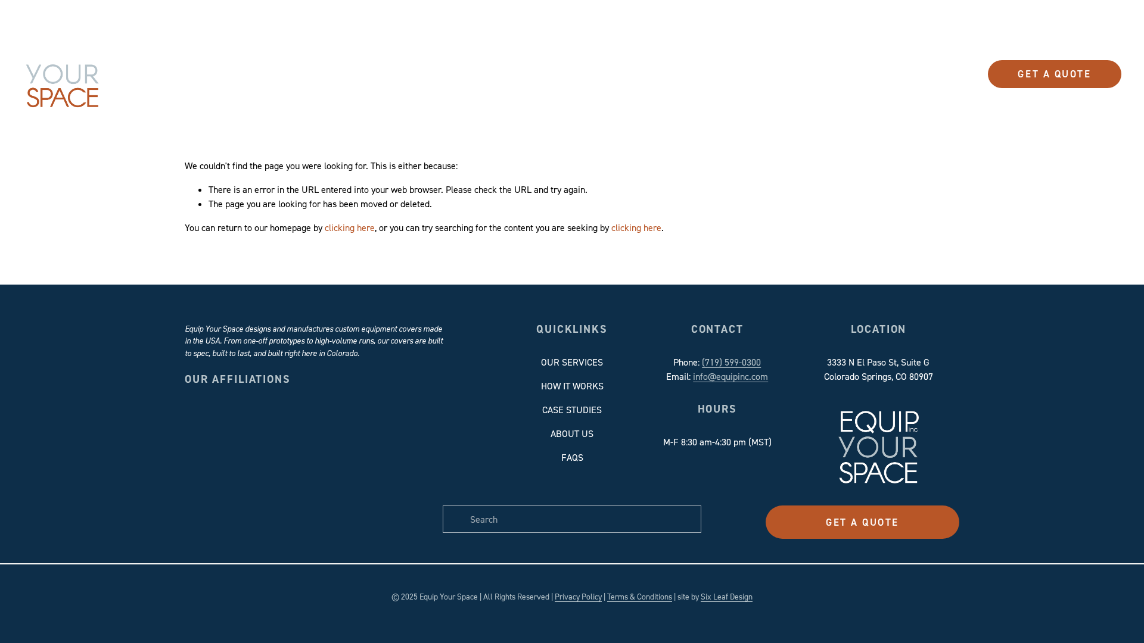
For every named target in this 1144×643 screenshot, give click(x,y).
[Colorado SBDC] (217, 437)
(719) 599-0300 (731, 362)
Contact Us (770, 73)
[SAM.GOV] (217, 502)
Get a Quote (862, 522)
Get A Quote (1054, 73)
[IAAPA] (410, 437)
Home (399, 73)
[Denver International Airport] (346, 437)
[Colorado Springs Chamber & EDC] (281, 437)
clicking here (350, 227)
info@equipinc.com (730, 376)
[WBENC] (346, 502)
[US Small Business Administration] (281, 502)
